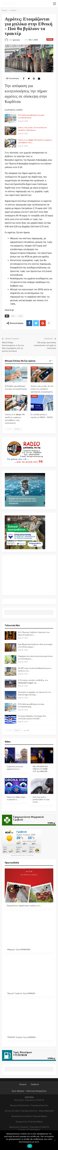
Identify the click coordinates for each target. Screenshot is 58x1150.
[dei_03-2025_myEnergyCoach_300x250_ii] (25, 490)
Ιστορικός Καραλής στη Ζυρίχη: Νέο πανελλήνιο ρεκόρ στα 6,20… (32, 717)
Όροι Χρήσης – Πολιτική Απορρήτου (29, 1091)
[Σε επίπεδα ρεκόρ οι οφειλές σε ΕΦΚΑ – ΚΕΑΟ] (42, 403)
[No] (54, 1140)
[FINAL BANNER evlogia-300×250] (25, 532)
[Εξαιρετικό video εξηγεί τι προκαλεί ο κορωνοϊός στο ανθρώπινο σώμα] (16, 786)
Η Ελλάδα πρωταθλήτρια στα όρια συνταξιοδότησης (31, 116)
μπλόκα (20, 316)
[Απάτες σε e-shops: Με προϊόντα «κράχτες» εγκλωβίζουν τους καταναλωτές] (10, 143)
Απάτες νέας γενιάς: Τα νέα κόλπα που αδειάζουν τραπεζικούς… (32, 128)
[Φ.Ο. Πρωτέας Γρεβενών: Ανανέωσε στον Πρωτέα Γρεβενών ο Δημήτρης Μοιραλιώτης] (10, 635)
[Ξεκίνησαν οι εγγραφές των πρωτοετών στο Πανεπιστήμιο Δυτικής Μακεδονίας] (10, 695)
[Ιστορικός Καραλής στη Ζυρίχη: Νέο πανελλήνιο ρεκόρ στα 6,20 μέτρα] (10, 719)
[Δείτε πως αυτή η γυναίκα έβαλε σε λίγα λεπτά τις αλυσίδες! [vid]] (42, 786)
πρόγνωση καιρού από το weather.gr (22, 855)
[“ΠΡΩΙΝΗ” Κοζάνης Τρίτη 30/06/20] (29, 1017)
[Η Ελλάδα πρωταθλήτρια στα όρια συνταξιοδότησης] (10, 118)
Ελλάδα (49, 39)
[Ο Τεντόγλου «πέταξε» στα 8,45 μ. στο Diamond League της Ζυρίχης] (10, 683)
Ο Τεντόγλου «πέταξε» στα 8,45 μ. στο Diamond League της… (33, 681)
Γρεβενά (35, 1084)
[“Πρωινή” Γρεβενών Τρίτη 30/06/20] (29, 973)
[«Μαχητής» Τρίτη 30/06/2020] (29, 929)
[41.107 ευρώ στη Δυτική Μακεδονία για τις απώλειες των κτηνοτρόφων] (10, 671)
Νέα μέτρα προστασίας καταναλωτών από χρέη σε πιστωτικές (45, 345)
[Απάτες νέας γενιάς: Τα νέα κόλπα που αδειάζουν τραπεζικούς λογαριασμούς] (10, 130)
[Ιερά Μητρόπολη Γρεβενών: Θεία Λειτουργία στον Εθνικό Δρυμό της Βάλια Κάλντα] (10, 647)
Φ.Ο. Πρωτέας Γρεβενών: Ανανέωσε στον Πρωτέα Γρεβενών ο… (34, 633)
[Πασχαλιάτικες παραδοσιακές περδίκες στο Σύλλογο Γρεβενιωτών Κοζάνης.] (29, 885)
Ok (29, 1146)
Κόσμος (23, 1084)
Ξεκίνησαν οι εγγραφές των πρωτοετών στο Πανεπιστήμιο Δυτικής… (34, 693)
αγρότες (13, 316)
